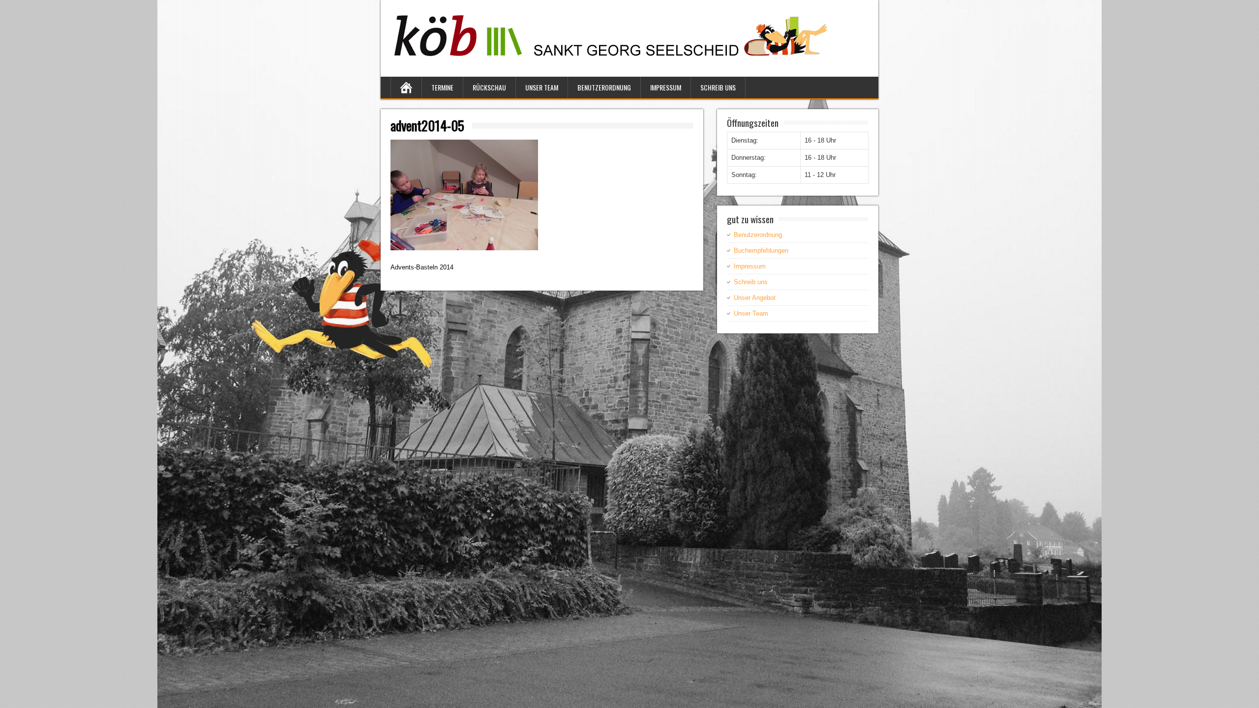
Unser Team (541, 87)
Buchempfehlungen (761, 250)
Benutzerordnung (604, 87)
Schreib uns (718, 87)
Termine (442, 87)
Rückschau (489, 87)
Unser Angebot (755, 297)
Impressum (665, 87)
